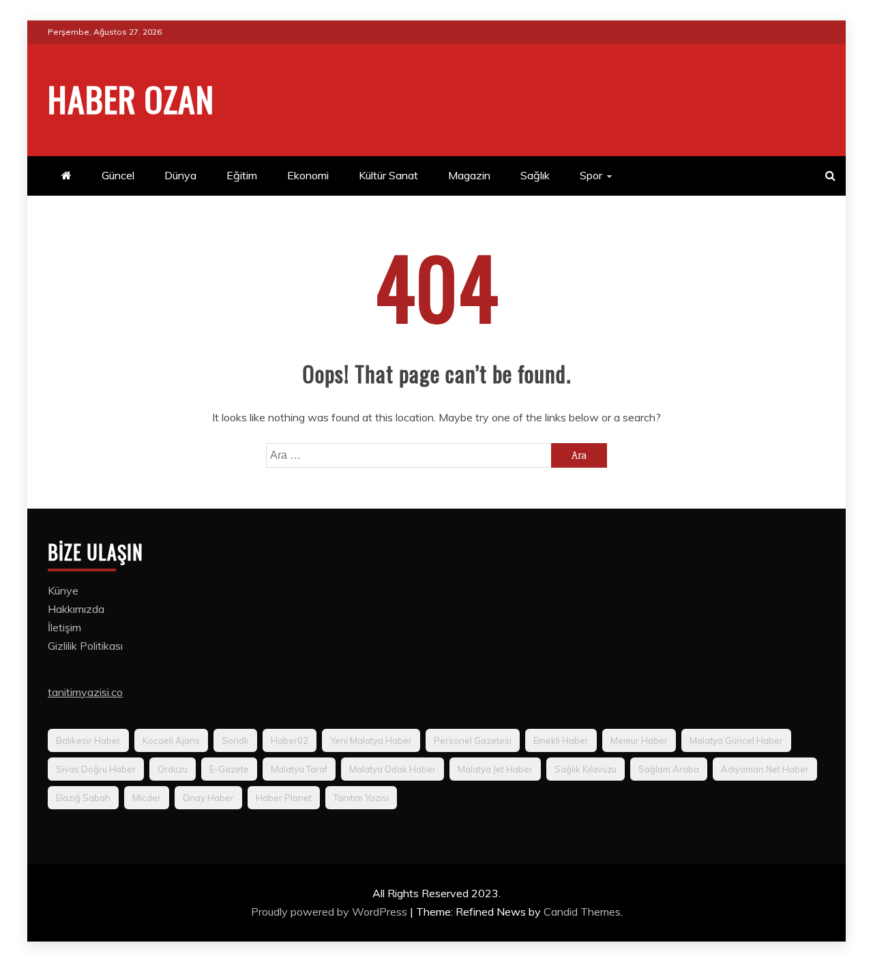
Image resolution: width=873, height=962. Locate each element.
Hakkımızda (76, 609)
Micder (146, 797)
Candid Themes (582, 911)
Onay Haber (208, 797)
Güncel (118, 175)
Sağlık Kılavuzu (585, 769)
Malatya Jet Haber (495, 769)
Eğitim (241, 175)
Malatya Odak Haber (392, 769)
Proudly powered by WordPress (330, 911)
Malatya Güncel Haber (736, 740)
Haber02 (289, 740)
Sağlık (535, 175)
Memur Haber (639, 740)
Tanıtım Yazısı (361, 797)
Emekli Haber (561, 740)
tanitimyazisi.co (85, 692)
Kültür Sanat (388, 175)
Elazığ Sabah (83, 797)
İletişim (64, 627)
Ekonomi (308, 175)
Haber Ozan (131, 98)
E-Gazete (229, 769)
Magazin (469, 175)
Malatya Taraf (299, 769)
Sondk (235, 740)
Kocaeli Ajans (171, 740)
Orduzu (173, 769)
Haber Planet (284, 797)
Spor (591, 175)
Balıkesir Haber (88, 740)
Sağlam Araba (668, 769)
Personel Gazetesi (473, 740)
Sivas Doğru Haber (96, 769)
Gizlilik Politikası (85, 645)
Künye (63, 590)
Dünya (180, 175)
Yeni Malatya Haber (371, 740)
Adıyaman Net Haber (765, 769)
